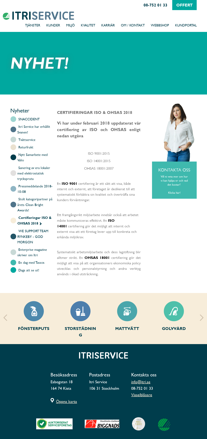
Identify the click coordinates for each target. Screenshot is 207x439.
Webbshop (160, 25)
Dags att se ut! (28, 270)
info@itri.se (140, 381)
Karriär (108, 25)
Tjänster (32, 25)
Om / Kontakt (133, 25)
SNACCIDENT (29, 119)
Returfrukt (25, 147)
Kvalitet (88, 25)
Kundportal (186, 25)
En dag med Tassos (31, 262)
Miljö (70, 25)
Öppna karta (66, 401)
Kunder (53, 25)
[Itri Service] (20, 15)
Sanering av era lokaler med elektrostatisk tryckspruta (33, 173)
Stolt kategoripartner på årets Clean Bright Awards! (34, 204)
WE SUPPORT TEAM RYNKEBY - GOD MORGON (32, 236)
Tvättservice (26, 140)
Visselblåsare (141, 394)
